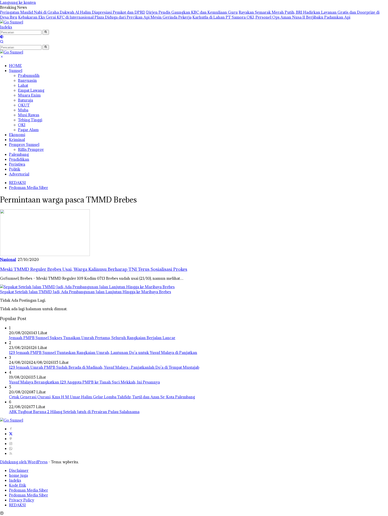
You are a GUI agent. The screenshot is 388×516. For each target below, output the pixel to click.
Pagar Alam (28, 129)
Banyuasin (27, 80)
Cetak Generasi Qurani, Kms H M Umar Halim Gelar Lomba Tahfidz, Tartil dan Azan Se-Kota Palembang (102, 397)
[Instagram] (11, 443)
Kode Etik (17, 485)
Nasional (8, 259)
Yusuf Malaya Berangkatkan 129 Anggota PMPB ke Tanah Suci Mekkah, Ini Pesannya (84, 382)
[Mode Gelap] (2, 37)
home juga (18, 475)
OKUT (24, 105)
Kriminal (17, 139)
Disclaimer (19, 470)
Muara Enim (29, 95)
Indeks (6, 27)
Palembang (19, 154)
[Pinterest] (11, 438)
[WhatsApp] (11, 448)
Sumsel (15, 70)
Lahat (23, 85)
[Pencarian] (2, 42)
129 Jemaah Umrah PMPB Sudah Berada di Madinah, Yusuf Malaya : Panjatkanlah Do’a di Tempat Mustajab (104, 367)
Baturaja (25, 100)
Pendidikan (19, 159)
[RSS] (11, 453)
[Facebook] (11, 428)
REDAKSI (17, 182)
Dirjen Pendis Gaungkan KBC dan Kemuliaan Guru (192, 12)
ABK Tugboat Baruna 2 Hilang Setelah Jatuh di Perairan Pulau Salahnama (74, 411)
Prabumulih (29, 75)
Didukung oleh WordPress (24, 462)
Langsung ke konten (18, 2)
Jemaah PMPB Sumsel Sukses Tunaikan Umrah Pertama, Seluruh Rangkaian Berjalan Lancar (92, 337)
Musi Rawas (28, 115)
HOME (15, 65)
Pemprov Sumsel (24, 144)
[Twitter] (11, 433)
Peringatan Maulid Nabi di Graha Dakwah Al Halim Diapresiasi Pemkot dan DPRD (72, 12)
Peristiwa (17, 164)
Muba (23, 110)
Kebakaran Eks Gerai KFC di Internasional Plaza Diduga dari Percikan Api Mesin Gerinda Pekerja (105, 17)
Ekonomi (17, 134)
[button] (45, 32)
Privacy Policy (21, 500)
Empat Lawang (31, 90)
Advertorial (19, 174)
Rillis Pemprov (31, 149)
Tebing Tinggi (30, 119)
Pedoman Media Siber (28, 187)
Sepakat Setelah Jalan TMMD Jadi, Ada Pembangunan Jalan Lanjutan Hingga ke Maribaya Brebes (85, 291)
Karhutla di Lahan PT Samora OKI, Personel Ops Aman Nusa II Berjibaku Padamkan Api (271, 17)
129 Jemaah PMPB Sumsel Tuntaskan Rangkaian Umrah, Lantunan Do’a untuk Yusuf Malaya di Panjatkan (103, 352)
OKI (21, 124)
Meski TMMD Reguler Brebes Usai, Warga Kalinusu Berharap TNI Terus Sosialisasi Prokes (93, 269)
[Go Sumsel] (11, 22)
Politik (14, 169)
